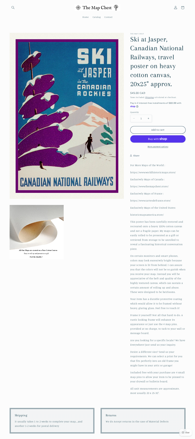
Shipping (149, 97)
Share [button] (136, 155)
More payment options (158, 146)
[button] (13, 7)
